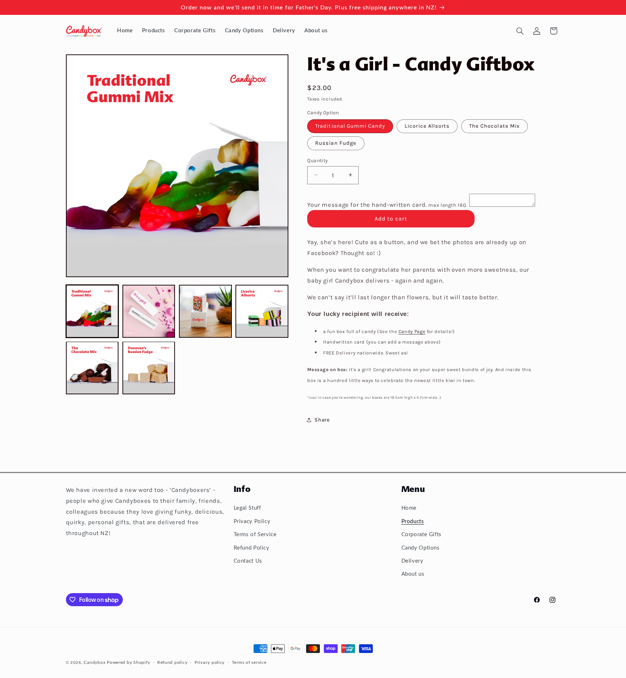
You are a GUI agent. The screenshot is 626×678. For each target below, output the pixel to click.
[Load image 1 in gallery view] (92, 311)
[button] (520, 30)
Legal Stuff (247, 508)
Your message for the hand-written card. (387, 204)
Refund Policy (252, 547)
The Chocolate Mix (494, 126)
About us (413, 574)
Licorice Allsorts (427, 126)
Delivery (412, 560)
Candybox (94, 663)
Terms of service (249, 663)
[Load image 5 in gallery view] (92, 367)
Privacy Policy (252, 521)
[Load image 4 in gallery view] (261, 311)
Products (412, 521)
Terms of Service (255, 534)
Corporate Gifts (421, 534)
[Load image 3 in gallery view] (205, 311)
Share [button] (322, 420)
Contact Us (248, 560)
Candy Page (411, 331)
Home (409, 508)
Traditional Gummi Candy (350, 126)
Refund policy (172, 663)
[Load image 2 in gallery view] (148, 311)
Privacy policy (210, 663)
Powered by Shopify (128, 663)
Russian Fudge (335, 143)
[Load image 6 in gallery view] (148, 367)
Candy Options (420, 547)
